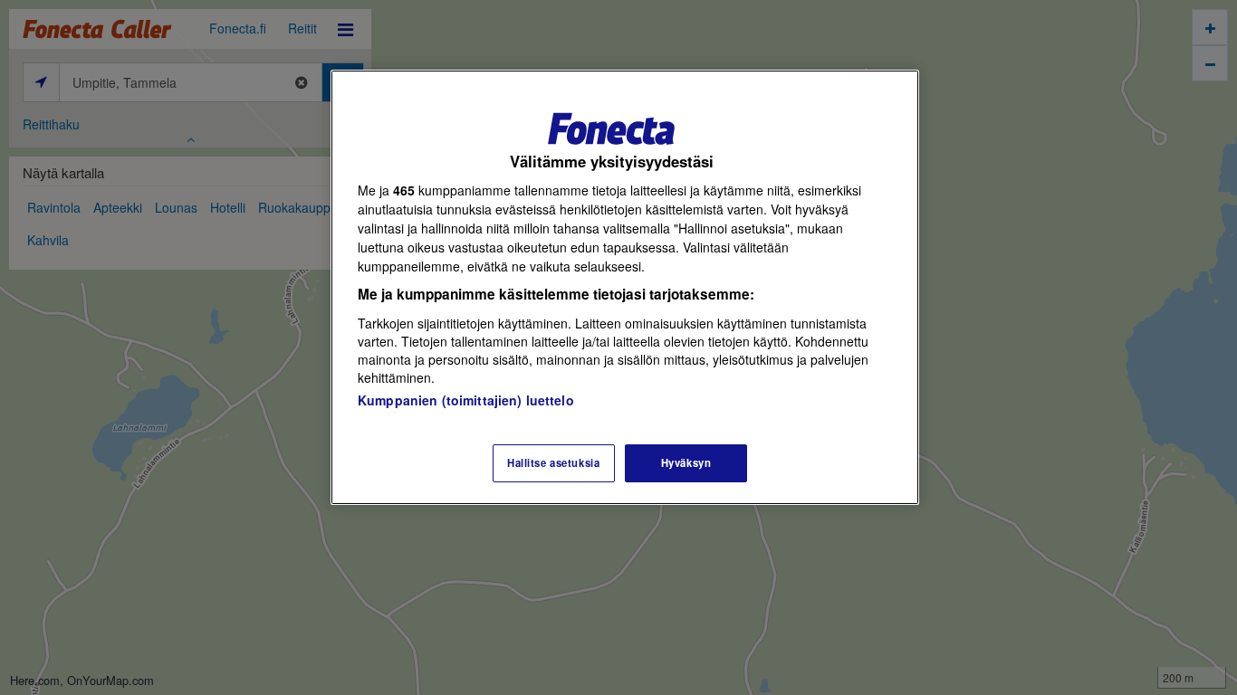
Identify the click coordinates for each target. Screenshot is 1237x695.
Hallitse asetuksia (553, 462)
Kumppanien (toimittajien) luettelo (466, 400)
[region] (625, 287)
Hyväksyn (686, 462)
